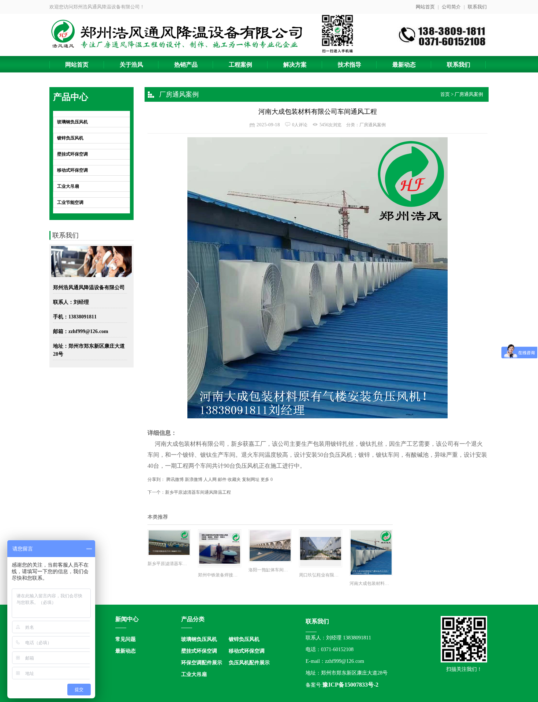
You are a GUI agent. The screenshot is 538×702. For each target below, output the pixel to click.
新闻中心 (127, 619)
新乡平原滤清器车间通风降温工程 (198, 492)
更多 (265, 479)
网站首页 (425, 7)
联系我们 (477, 7)
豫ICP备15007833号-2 (350, 685)
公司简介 (451, 7)
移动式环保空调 (72, 170)
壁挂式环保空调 (72, 154)
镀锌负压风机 (70, 138)
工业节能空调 (70, 202)
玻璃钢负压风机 (72, 121)
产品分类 (193, 619)
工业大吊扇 (68, 186)
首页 (445, 94)
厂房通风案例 (469, 94)
